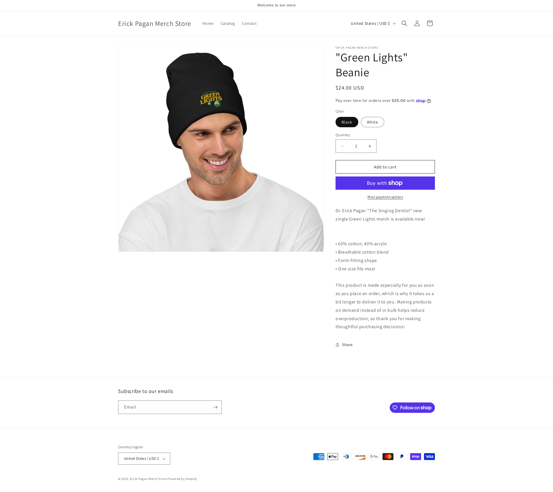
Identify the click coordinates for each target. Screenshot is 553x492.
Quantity (343, 134)
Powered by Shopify (182, 479)
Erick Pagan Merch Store (148, 479)
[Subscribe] (215, 407)
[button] (404, 23)
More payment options (385, 197)
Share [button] (347, 344)
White (372, 122)
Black (347, 122)
